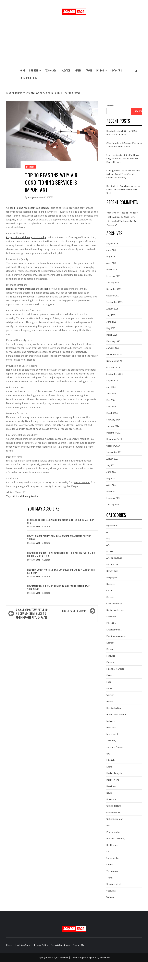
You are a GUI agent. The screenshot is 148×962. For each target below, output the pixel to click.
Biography (111, 577)
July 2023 (110, 465)
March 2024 (112, 413)
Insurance (111, 727)
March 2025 (112, 334)
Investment (112, 734)
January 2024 (112, 426)
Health (78, 70)
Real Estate (112, 845)
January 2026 (112, 282)
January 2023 (112, 504)
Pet (108, 825)
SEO (108, 851)
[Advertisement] (74, 45)
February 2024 (113, 419)
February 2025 (113, 341)
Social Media (112, 858)
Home (22, 70)
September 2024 (114, 373)
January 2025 (112, 347)
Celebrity (110, 597)
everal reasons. (82, 482)
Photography (113, 831)
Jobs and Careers (114, 747)
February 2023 (113, 497)
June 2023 (111, 471)
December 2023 (114, 432)
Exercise (110, 642)
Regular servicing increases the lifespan (27, 288)
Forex (109, 688)
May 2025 (110, 328)
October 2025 (113, 295)
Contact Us (116, 70)
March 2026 (112, 269)
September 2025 (114, 302)
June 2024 (111, 393)
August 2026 (112, 243)
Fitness (110, 675)
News (109, 792)
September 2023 (114, 452)
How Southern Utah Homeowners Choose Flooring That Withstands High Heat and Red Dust (61, 554)
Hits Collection (113, 707)
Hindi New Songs (23, 945)
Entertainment (114, 629)
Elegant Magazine (87, 957)
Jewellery (111, 740)
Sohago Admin (35, 526)
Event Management (116, 636)
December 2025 (114, 289)
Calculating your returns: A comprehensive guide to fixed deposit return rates (32, 613)
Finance (110, 662)
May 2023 (110, 478)
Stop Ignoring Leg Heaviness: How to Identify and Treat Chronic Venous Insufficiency (123, 174)
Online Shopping (114, 818)
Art (108, 544)
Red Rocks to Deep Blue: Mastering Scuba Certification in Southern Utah (60, 521)
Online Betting (113, 805)
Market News (112, 779)
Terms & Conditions (60, 945)
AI (107, 531)
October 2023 (113, 445)
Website (110, 897)
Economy (111, 616)
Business (33, 70)
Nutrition (111, 799)
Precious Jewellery (115, 838)
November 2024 (114, 360)
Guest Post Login (28, 78)
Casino (109, 590)
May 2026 (110, 256)
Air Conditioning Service (25, 496)
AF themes (104, 957)
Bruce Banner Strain (74, 611)
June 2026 (111, 249)
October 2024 (113, 367)
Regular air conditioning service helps (26, 237)
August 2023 (112, 458)
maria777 (111, 212)
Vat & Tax (110, 890)
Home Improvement (116, 714)
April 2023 (111, 484)
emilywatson (34, 197)
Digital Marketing (115, 610)
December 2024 (114, 354)
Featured (110, 655)
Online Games (113, 812)
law (108, 753)
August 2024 (112, 380)
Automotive (112, 564)
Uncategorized (113, 884)
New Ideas (111, 786)
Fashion (100, 70)
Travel (89, 70)
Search (110, 105)
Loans (109, 766)
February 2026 (113, 276)
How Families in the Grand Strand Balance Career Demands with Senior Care (59, 587)
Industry (110, 721)
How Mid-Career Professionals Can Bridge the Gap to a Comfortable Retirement (61, 571)
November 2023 (114, 439)
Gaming (110, 694)
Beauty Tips (112, 570)
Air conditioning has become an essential (28, 207)
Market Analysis (114, 773)
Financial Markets (115, 668)
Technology (50, 70)
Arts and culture (114, 557)
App (108, 538)
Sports (109, 864)
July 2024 (110, 386)
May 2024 (110, 400)
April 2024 (111, 406)
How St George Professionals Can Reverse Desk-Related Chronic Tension (59, 538)
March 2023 (112, 491)
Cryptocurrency (114, 603)
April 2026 (111, 262)
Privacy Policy (41, 945)
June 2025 (111, 321)
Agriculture (112, 525)
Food (108, 681)
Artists (109, 551)
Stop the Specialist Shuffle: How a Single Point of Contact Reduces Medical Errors (122, 158)
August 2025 (112, 308)
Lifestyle (110, 760)
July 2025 (110, 315)
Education (66, 70)
